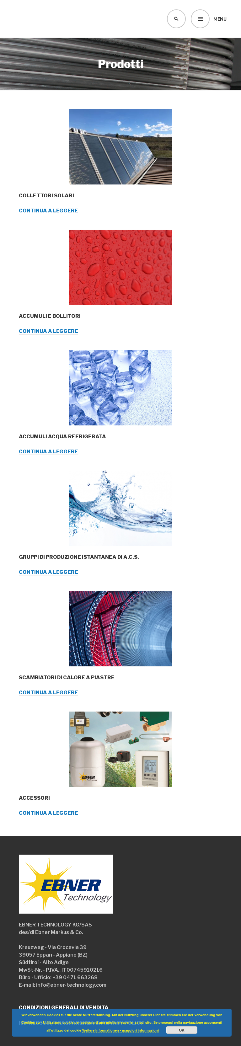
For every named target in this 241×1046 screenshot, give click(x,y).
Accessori (34, 798)
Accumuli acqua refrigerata (62, 437)
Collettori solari (46, 196)
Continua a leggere (48, 211)
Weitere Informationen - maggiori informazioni (120, 1030)
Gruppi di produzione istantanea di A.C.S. (79, 557)
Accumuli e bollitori (50, 316)
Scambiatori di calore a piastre (67, 677)
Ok (182, 1030)
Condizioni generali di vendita (64, 1008)
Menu (220, 19)
